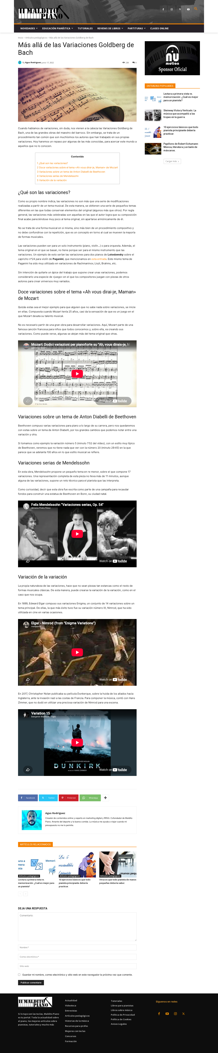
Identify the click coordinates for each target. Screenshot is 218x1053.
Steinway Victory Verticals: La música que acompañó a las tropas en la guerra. (180, 113)
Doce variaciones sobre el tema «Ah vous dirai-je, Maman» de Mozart (77, 167)
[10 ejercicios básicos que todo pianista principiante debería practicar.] (77, 864)
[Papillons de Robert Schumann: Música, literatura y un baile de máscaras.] (153, 149)
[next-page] (26, 894)
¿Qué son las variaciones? (52, 163)
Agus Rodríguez (33, 62)
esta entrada (98, 259)
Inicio (20, 37)
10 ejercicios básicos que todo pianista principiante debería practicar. (74, 883)
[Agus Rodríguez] (20, 62)
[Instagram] (171, 9)
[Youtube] (188, 9)
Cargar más (171, 161)
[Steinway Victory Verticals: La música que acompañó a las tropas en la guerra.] (153, 115)
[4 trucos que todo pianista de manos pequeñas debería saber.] (118, 864)
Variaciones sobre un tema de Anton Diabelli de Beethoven (71, 171)
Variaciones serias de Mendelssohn (58, 175)
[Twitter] (180, 9)
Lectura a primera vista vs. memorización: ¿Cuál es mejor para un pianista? (36, 883)
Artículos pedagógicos (36, 37)
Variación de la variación (52, 180)
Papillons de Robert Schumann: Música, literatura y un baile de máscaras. (181, 147)
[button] (196, 9)
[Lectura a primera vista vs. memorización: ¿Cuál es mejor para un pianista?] (36, 864)
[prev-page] (20, 894)
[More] (105, 797)
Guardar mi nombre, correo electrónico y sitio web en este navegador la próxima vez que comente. (77, 974)
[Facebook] (163, 9)
